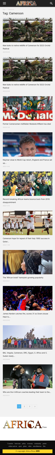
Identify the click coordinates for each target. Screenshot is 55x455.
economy (30, 444)
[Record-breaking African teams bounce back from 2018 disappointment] (27, 183)
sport (20, 446)
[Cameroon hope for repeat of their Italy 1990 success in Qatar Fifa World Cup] (27, 223)
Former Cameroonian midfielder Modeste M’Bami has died (27, 124)
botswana (17, 444)
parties (45, 444)
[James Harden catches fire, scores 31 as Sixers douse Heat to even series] (27, 298)
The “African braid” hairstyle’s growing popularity (23, 277)
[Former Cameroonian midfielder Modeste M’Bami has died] (27, 108)
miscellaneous (37, 446)
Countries (10, 444)
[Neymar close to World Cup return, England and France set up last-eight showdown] (27, 144)
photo (25, 446)
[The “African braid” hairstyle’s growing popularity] (27, 262)
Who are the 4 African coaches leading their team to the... (27, 392)
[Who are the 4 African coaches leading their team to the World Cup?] (27, 376)
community (37, 444)
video (29, 446)
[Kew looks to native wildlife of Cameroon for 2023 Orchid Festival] (27, 30)
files (44, 446)
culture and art (12, 446)
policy (24, 444)
